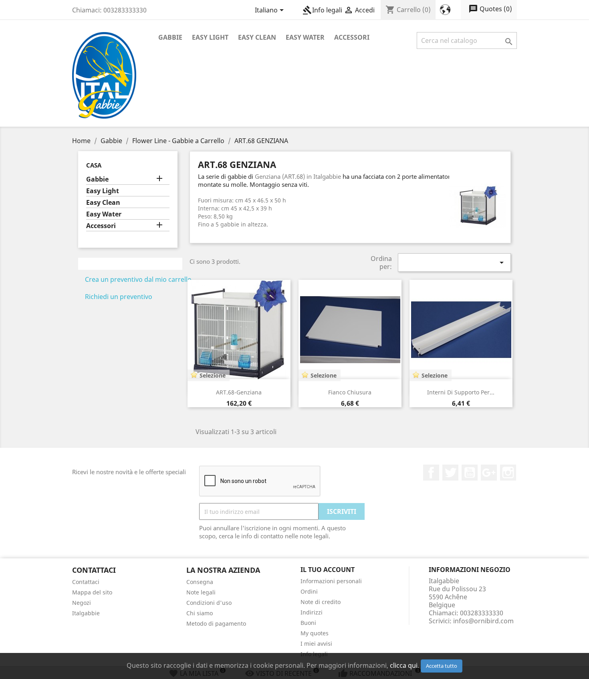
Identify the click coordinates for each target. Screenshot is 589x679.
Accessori (351, 37)
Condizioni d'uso (209, 602)
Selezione (213, 375)
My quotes (315, 633)
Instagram (508, 473)
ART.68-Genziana (239, 392)
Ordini (309, 591)
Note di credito (321, 602)
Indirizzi (312, 612)
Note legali (201, 592)
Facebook (431, 473)
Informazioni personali (331, 581)
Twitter (450, 473)
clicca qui (404, 665)
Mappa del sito (92, 592)
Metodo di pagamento (216, 623)
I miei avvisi (316, 643)
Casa (93, 165)
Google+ (489, 473)
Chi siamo (199, 613)
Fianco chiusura (349, 392)
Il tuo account (328, 569)
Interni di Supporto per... (460, 392)
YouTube (470, 473)
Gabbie (170, 37)
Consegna (199, 582)
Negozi (81, 602)
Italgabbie (86, 613)
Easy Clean (257, 37)
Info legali (322, 10)
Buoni (308, 622)
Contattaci (85, 582)
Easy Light (210, 37)
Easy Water (305, 37)
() (490, 9)
